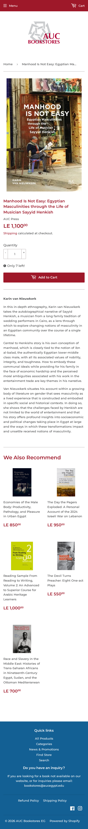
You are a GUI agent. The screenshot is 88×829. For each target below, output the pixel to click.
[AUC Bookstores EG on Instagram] (80, 809)
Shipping (10, 233)
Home (8, 64)
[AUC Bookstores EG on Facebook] (72, 809)
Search (44, 760)
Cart (81, 5)
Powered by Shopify (65, 821)
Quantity (10, 245)
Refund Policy (28, 800)
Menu (13, 5)
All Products (44, 738)
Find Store (44, 755)
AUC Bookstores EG (30, 821)
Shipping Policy (55, 800)
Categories (44, 744)
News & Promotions (44, 749)
